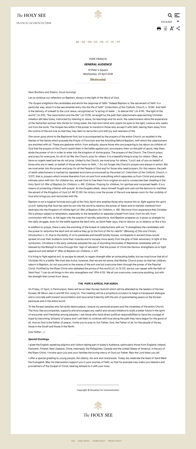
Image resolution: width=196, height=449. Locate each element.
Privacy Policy (115, 441)
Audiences (37, 23)
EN (90, 41)
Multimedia (98, 79)
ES (96, 41)
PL (112, 41)
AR (77, 41)
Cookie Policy (98, 441)
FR (101, 41)
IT (107, 41)
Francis (22, 23)
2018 (48, 23)
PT (118, 41)
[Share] (178, 29)
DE (83, 41)
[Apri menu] (177, 15)
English (168, 22)
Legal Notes (83, 441)
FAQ (73, 441)
